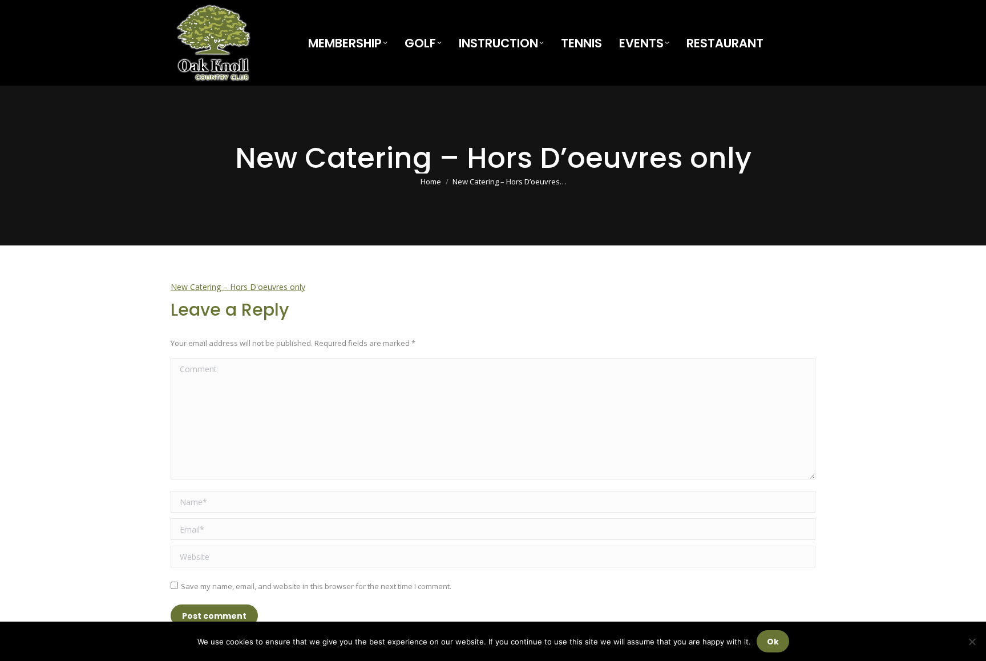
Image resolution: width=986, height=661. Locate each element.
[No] (971, 641)
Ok (773, 641)
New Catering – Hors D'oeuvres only (238, 286)
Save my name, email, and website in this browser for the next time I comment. (316, 586)
